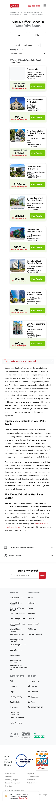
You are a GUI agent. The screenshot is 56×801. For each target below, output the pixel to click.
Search (42, 575)
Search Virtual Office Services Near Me (19, 667)
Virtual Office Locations (31, 12)
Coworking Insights (11, 780)
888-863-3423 (34, 6)
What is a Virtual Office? (17, 609)
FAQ (11, 681)
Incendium (8, 786)
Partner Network (35, 634)
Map (18, 35)
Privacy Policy (16, 697)
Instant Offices (10, 773)
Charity (31, 619)
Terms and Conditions (14, 713)
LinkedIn (34, 692)
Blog (33, 702)
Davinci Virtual (15, 12)
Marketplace (15, 655)
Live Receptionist (17, 619)
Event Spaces (15, 650)
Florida (25, 15)
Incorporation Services (15, 661)
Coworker (8, 777)
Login (12, 692)
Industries (32, 603)
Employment (33, 624)
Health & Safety (17, 718)
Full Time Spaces (17, 613)
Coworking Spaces (18, 645)
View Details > (37, 86)
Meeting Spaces (17, 634)
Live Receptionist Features (17, 625)
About (30, 598)
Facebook (35, 681)
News (30, 608)
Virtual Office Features (16, 604)
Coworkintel (31, 780)
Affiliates (32, 629)
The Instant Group (33, 777)
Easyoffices (31, 773)
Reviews (31, 613)
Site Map (13, 707)
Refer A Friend (16, 723)
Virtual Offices (16, 598)
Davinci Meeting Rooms (13, 783)
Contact (13, 686)
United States (14, 15)
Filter (37, 35)
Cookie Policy (15, 702)
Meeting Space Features (16, 640)
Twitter (34, 686)
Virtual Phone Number (15, 630)
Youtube (34, 697)
